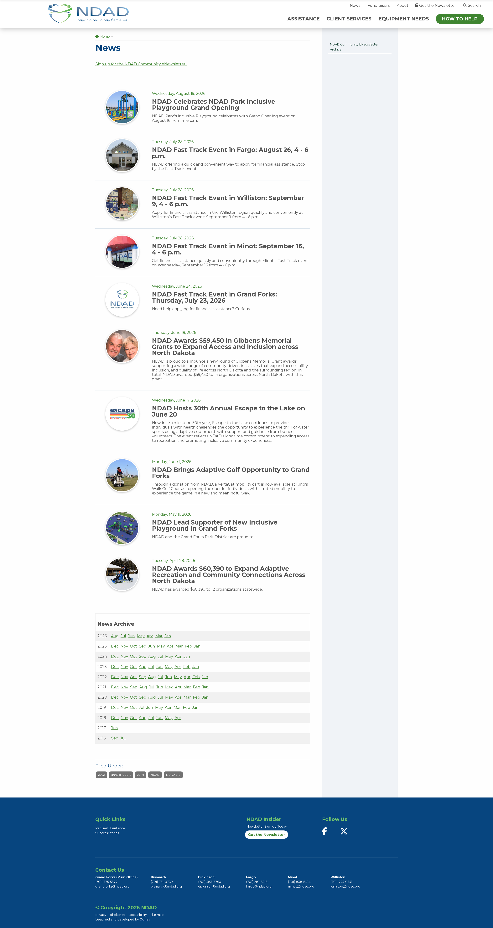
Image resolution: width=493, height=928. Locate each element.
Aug (115, 636)
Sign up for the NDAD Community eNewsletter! (141, 64)
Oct (133, 646)
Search (474, 5)
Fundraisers (378, 5)
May (141, 636)
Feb (188, 646)
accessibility (138, 915)
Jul (123, 636)
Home (104, 36)
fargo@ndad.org (259, 886)
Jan (167, 636)
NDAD (155, 774)
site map (157, 915)
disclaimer (118, 915)
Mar (159, 636)
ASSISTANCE (303, 19)
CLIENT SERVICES (349, 19)
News (355, 5)
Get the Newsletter (437, 5)
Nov (124, 646)
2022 (101, 774)
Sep (142, 646)
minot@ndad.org (301, 886)
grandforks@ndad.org (112, 886)
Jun (131, 636)
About (402, 5)
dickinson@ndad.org (214, 886)
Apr (150, 636)
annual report (121, 774)
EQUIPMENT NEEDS (403, 19)
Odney (145, 919)
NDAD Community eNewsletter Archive (354, 47)
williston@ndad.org (345, 886)
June (140, 774)
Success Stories (107, 833)
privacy (100, 915)
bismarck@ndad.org (166, 886)
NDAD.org (173, 774)
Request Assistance (110, 828)
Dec (115, 646)
